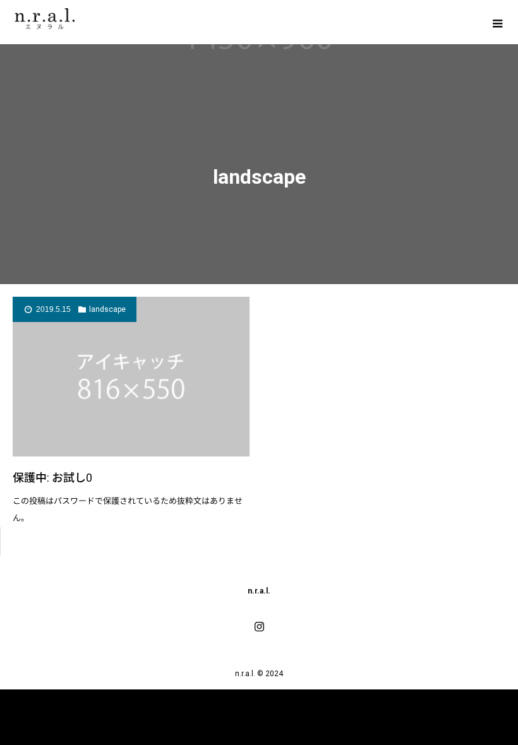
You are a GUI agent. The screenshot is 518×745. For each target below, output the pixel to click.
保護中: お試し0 (52, 477)
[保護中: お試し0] (131, 376)
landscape (107, 309)
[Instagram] (259, 626)
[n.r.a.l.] (46, 17)
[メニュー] (496, 22)
